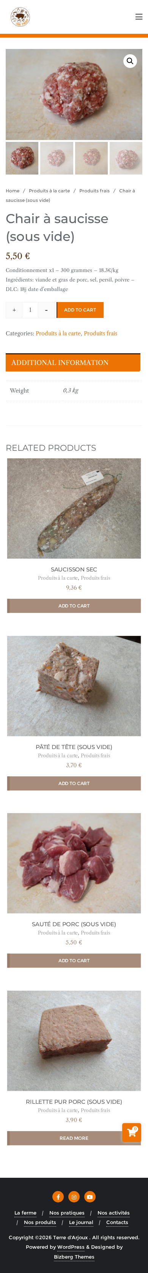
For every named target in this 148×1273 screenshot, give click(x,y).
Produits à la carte (49, 191)
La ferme (25, 1213)
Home (12, 191)
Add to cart (80, 310)
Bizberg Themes (74, 1257)
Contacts (117, 1222)
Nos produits (40, 1222)
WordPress (71, 1247)
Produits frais (94, 191)
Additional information (60, 363)
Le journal (81, 1222)
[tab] (72, 362)
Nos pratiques (67, 1213)
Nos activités (114, 1213)
